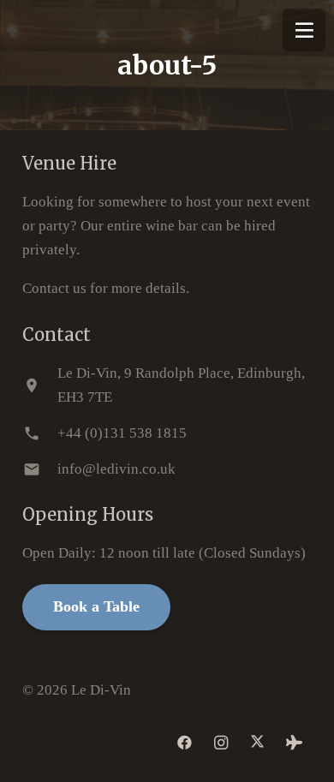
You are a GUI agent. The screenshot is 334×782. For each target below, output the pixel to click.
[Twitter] (258, 743)
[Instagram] (221, 743)
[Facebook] (185, 743)
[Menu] (304, 30)
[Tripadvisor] (294, 743)
